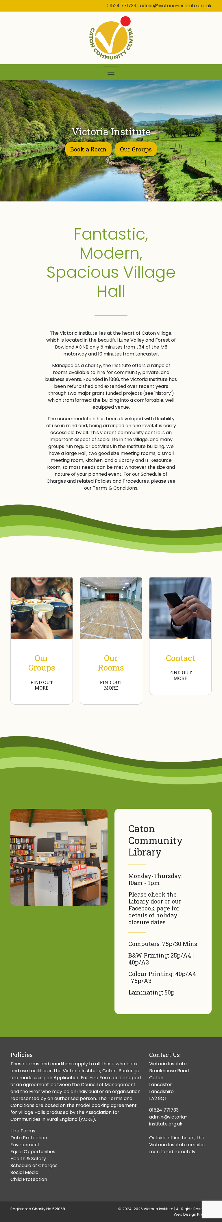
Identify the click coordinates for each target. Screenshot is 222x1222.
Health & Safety (28, 1158)
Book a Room (88, 149)
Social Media (24, 1172)
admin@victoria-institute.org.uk (176, 5)
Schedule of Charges (34, 1165)
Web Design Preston (193, 1214)
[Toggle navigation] (111, 72)
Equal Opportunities (32, 1151)
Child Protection (28, 1179)
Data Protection (28, 1137)
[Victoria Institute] (111, 38)
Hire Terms (22, 1130)
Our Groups (136, 149)
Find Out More (41, 684)
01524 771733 (121, 5)
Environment (25, 1144)
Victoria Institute (158, 1208)
